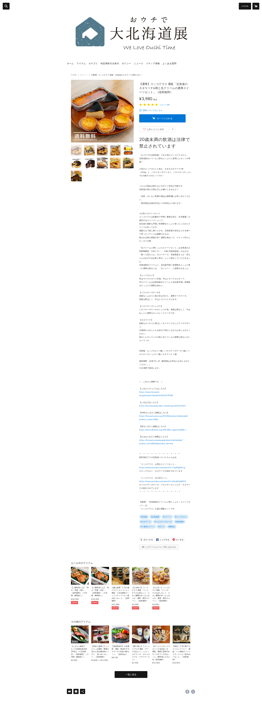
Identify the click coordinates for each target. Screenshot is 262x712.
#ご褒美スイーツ (147, 526)
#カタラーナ (146, 522)
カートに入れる (165, 118)
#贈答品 (171, 526)
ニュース (138, 63)
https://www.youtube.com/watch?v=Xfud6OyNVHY (162, 481)
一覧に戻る (131, 674)
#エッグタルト (181, 517)
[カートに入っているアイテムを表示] (255, 6)
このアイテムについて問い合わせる (160, 547)
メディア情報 (153, 63)
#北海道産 (155, 517)
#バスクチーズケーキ (163, 522)
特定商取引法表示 (110, 63)
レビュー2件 (165, 105)
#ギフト (161, 526)
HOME (74, 75)
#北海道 (144, 517)
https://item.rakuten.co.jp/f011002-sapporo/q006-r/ (162, 430)
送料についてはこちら (152, 110)
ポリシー (126, 63)
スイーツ (83, 75)
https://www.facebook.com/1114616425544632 (187, 692)
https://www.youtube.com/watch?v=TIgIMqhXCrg (162, 467)
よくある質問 (169, 63)
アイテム (81, 63)
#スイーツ (167, 517)
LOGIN (245, 6)
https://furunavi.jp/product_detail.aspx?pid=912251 (162, 406)
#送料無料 (179, 522)
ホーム (70, 63)
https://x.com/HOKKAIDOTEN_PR (193, 692)
